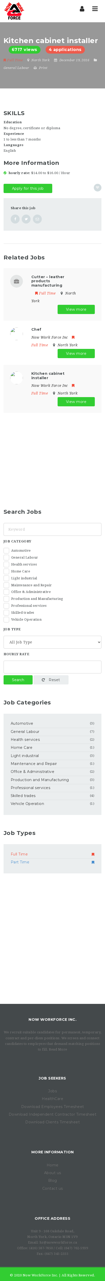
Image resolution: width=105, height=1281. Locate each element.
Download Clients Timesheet (52, 1122)
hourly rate (17, 654)
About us (52, 1173)
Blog (52, 1180)
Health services (24, 564)
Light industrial (24, 578)
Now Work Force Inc (49, 337)
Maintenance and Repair (31, 585)
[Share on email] (37, 219)
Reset (54, 680)
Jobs (52, 1091)
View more (76, 309)
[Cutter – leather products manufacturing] (16, 281)
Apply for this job (28, 188)
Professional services (29, 606)
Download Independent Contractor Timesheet (53, 1114)
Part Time (20, 862)
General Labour (16, 68)
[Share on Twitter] (26, 219)
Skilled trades (22, 612)
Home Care (20, 571)
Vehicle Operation (26, 619)
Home (53, 1165)
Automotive (21, 550)
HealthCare (52, 1098)
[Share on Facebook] (15, 219)
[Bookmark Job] (97, 187)
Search (18, 680)
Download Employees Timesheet (52, 1106)
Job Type (12, 629)
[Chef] (16, 333)
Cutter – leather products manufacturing (47, 281)
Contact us (52, 1188)
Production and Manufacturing (37, 599)
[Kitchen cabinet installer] (16, 377)
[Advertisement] (46, 456)
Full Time (15, 60)
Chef (36, 329)
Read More (58, 1049)
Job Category (17, 541)
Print (43, 68)
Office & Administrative (31, 592)
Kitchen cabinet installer (48, 375)
